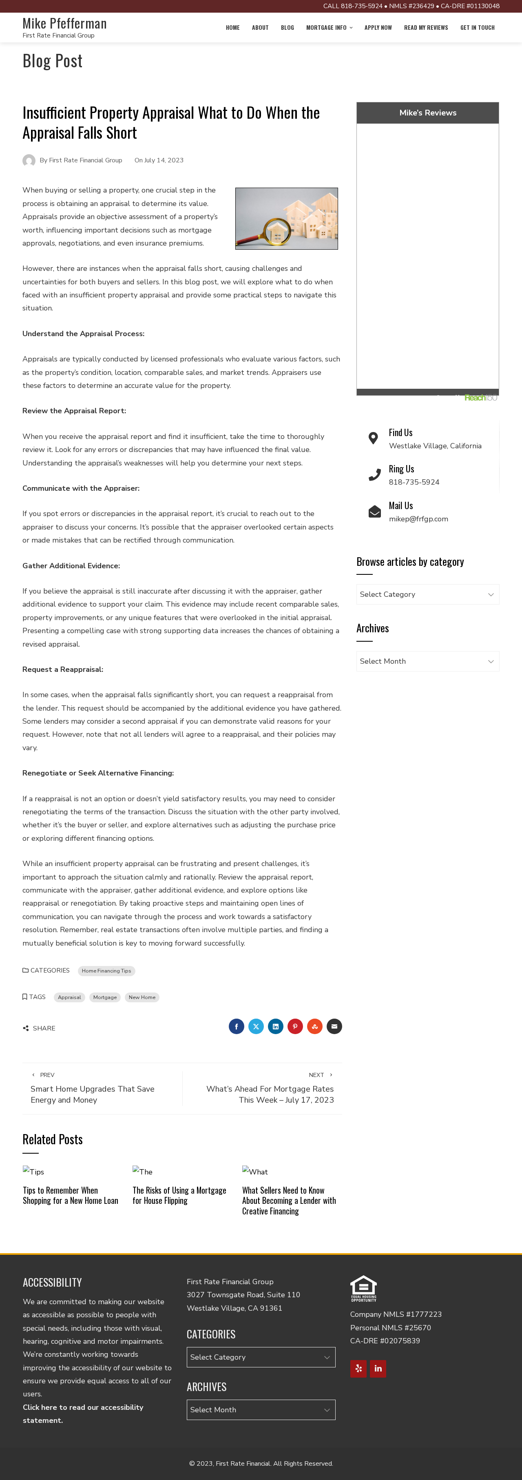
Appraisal (69, 997)
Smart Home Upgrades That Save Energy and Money (93, 1088)
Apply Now (378, 27)
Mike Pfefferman (64, 22)
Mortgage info (326, 27)
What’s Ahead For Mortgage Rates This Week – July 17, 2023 (270, 1088)
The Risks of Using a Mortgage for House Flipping (179, 1195)
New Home (142, 997)
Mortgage (105, 997)
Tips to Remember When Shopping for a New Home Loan (70, 1195)
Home (233, 27)
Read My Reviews (426, 27)
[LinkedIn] (378, 1369)
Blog (287, 27)
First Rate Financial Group (58, 35)
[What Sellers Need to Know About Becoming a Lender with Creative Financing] (255, 1171)
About (260, 27)
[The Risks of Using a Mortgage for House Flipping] (143, 1171)
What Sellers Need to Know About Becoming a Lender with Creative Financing (289, 1200)
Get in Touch (477, 27)
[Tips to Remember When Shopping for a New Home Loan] (33, 1171)
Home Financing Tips (106, 970)
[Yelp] (358, 1369)
